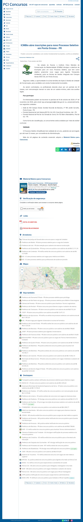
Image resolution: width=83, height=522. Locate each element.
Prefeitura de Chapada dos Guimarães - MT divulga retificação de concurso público (49, 442)
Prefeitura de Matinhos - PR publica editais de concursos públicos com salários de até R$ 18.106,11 (50, 352)
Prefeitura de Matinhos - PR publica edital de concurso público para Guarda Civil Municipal (48, 347)
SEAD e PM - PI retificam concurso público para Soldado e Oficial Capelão (48, 478)
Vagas (7, 51)
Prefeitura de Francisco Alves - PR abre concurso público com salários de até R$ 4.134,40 (50, 335)
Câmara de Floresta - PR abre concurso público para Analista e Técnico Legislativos (48, 303)
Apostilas (8, 11)
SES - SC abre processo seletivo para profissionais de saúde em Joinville (44, 259)
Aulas (7, 60)
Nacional (8, 20)
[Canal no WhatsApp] (63, 520)
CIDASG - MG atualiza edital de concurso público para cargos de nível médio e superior (50, 415)
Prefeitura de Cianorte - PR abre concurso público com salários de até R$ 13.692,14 (48, 356)
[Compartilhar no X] (74, 149)
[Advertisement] (36, 30)
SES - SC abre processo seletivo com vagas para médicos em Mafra (43, 256)
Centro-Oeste (9, 34)
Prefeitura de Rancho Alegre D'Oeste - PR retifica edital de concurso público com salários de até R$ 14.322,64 (50, 370)
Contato (8, 68)
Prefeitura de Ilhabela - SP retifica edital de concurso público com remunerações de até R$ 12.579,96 (50, 392)
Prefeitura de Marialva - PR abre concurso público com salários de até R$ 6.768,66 (48, 328)
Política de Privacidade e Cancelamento (20, 520)
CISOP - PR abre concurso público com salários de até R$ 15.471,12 (43, 312)
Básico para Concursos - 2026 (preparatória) (43, 183)
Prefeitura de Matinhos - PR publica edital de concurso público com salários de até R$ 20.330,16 (49, 365)
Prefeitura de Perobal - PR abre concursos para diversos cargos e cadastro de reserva (49, 306)
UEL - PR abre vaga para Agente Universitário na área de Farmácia (43, 320)
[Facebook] (68, 520)
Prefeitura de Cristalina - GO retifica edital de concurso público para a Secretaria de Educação (49, 438)
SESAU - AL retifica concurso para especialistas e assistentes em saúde (44, 463)
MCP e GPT (9, 40)
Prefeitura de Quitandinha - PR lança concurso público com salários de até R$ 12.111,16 (50, 248)
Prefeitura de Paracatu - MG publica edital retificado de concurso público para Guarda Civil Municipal (50, 419)
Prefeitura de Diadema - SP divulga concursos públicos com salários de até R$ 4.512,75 (50, 399)
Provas (8, 57)
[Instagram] (72, 520)
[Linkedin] (66, 520)
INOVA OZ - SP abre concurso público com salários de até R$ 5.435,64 (44, 383)
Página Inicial (9, 8)
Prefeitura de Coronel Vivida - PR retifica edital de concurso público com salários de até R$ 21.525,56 (50, 324)
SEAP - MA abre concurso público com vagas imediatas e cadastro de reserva (46, 469)
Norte (7, 28)
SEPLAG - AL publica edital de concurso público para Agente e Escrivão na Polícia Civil (49, 460)
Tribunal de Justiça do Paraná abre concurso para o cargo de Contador (44, 239)
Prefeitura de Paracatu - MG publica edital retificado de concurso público (45, 423)
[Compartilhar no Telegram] (62, 149)
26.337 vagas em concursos (38, 4)
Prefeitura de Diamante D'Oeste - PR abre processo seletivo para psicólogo (46, 297)
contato (77, 4)
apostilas (52, 4)
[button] (22, 269)
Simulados (8, 54)
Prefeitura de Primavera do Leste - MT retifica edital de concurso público (45, 445)
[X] (70, 520)
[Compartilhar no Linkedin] (66, 149)
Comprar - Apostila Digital (37, 192)
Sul (7, 25)
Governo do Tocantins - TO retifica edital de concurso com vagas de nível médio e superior (48, 456)
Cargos (8, 45)
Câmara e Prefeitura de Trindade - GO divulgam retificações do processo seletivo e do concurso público (49, 433)
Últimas (8, 37)
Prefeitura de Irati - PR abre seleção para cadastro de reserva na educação (45, 245)
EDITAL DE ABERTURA (30, 222)
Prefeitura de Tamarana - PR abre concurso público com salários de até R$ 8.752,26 (49, 309)
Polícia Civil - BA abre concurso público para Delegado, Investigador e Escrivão (47, 466)
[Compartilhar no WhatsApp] (58, 149)
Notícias (8, 14)
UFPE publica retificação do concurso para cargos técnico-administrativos (45, 475)
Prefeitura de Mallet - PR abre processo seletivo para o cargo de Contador (45, 242)
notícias (59, 4)
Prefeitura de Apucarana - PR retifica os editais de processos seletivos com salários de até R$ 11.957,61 (50, 316)
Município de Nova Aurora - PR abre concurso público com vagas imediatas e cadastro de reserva (50, 360)
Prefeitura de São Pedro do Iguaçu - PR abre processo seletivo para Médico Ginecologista (50, 300)
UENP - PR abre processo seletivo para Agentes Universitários (41, 332)
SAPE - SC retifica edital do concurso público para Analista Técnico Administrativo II (48, 429)
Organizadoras (10, 63)
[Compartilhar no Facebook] (70, 149)
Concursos (9, 17)
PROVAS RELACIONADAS (31, 228)
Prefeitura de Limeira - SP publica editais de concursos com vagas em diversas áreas (49, 396)
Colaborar (8, 65)
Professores (9, 43)
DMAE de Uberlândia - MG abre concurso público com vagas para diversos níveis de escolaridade (49, 411)
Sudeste (8, 23)
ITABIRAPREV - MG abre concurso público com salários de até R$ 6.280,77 (45, 407)
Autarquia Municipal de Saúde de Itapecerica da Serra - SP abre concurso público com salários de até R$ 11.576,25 (49, 387)
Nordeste (8, 31)
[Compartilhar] (78, 149)
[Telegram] (64, 520)
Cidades (8, 48)
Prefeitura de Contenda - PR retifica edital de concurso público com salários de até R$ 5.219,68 (49, 252)
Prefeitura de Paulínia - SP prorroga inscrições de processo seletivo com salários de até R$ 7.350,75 (50, 403)
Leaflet (62, 289)
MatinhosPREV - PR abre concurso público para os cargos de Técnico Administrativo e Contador (49, 339)
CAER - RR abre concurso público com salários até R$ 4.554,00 (41, 452)
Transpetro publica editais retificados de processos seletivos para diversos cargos (48, 380)
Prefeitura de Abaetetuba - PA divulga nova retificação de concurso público (49, 448)
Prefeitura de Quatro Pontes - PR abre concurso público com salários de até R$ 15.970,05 (50, 343)
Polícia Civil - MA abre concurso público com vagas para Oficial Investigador (46, 472)
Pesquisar (59, 11)
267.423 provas (68, 4)
